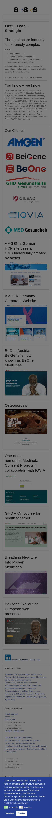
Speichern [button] (9, 813)
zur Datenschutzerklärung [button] (16, 803)
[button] (6, 807)
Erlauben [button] (21, 813)
